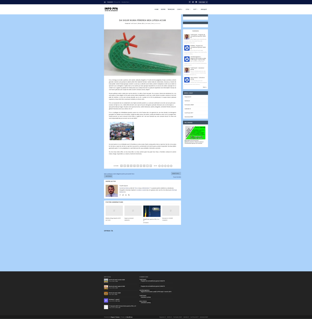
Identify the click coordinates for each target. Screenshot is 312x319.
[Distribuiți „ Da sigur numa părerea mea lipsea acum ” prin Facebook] (121, 165)
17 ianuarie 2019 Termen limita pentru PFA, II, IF (122, 306)
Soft (195, 9)
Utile (187, 9)
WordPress (129, 317)
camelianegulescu (144, 290)
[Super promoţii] (133, 211)
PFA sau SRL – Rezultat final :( (121, 2)
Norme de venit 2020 (115, 293)
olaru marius (143, 301)
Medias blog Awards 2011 (113, 218)
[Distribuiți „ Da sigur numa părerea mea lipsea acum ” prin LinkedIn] (137, 165)
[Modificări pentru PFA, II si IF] (152, 211)
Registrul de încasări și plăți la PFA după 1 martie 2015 (156, 291)
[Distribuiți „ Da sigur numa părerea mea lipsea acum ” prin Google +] (128, 165)
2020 (116, 281)
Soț (120, 188)
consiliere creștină (141, 190)
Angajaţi (204, 9)
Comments (195, 31)
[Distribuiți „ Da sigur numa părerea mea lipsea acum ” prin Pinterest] (134, 165)
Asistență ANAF (189, 117)
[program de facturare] (191, 140)
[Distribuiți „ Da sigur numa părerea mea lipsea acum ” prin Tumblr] (131, 165)
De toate (148, 23)
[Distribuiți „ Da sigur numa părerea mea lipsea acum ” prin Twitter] (124, 165)
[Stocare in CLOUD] (170, 211)
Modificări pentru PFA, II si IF (151, 219)
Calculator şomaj (146, 297)
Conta (179, 9)
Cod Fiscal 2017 (189, 113)
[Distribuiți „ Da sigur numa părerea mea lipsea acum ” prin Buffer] (141, 165)
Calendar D (188, 108)
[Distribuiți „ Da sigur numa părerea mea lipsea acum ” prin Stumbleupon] (144, 165)
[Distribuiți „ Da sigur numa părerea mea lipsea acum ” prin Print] (150, 165)
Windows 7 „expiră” (114, 299)
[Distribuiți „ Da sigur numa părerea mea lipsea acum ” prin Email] (147, 165)
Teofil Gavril (133, 23)
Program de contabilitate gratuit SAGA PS (153, 281)
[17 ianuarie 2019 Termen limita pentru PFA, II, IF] (106, 307)
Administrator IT (146, 188)
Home (156, 9)
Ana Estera (126, 188)
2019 (116, 307)
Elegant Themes (115, 317)
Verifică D (187, 101)
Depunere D (188, 97)
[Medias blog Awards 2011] (114, 211)
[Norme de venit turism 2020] (106, 281)
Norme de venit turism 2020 (117, 279)
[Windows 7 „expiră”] (106, 300)
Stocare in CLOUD (167, 218)
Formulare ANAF (189, 105)
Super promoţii (129, 218)
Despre (163, 9)
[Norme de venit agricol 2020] (106, 287)
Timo (135, 188)
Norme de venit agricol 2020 (117, 286)
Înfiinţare (171, 9)
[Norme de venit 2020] (106, 294)
